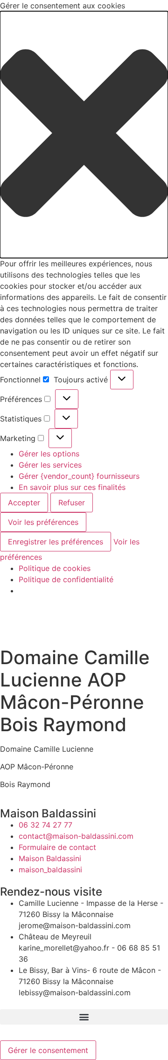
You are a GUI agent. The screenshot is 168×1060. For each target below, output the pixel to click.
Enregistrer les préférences (55, 541)
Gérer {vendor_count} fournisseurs (79, 476)
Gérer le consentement (48, 1050)
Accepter (24, 502)
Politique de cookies (55, 568)
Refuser (71, 502)
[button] (84, 134)
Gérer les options (49, 453)
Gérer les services (50, 464)
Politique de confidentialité (66, 579)
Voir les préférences (43, 522)
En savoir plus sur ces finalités (72, 487)
